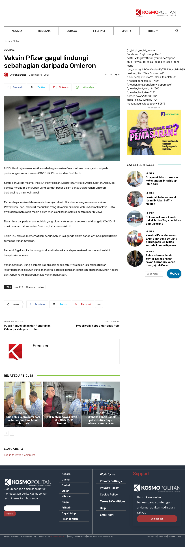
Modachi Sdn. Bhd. (58, 536)
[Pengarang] (7, 74)
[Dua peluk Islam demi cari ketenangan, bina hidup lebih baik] (23, 404)
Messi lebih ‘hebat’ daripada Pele (98, 325)
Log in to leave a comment (19, 454)
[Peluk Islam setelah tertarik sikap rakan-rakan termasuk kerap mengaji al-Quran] (135, 258)
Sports (127, 31)
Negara (17, 31)
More (151, 31)
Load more (152, 273)
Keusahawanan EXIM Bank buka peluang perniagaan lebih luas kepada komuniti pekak (161, 240)
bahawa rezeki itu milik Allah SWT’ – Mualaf (62, 420)
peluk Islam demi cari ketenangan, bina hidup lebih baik (23, 420)
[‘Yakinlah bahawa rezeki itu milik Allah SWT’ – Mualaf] (62, 404)
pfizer (41, 287)
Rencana (44, 31)
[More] (99, 304)
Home (7, 41)
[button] (177, 31)
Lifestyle (99, 31)
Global (16, 41)
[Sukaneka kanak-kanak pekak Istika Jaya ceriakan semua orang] (100, 404)
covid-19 (18, 287)
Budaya (72, 31)
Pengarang (20, 75)
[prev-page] (6, 433)
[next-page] (12, 433)
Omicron (30, 287)
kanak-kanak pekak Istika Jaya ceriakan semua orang (101, 420)
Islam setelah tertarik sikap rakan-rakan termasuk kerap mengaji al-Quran (160, 260)
